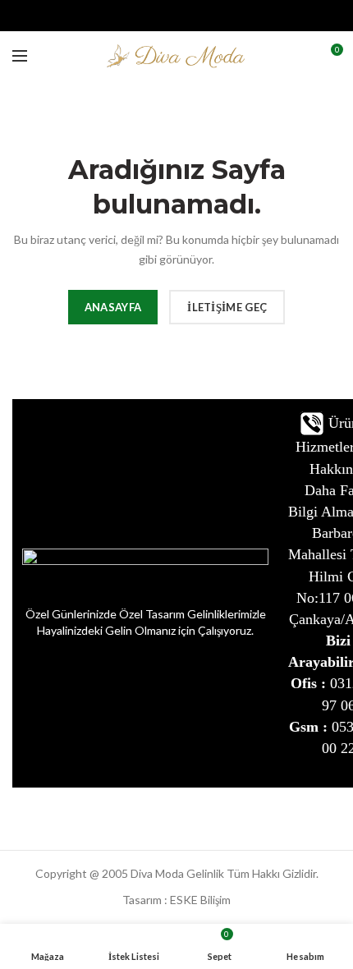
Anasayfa (113, 307)
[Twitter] (156, 15)
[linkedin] (197, 15)
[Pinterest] (177, 15)
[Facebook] (136, 15)
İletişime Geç (227, 307)
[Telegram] (218, 15)
